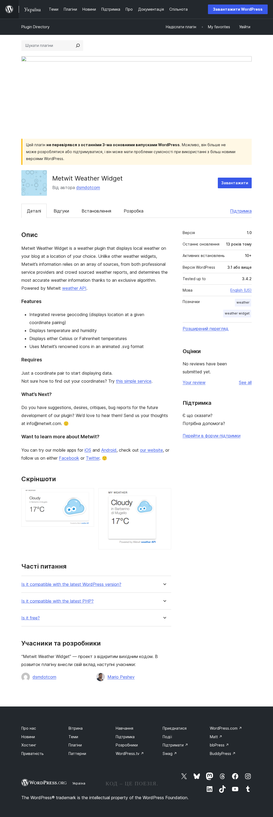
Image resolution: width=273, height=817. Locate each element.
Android (109, 450)
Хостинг (28, 745)
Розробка (133, 211)
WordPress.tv (130, 753)
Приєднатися (175, 728)
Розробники (127, 745)
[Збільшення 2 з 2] (164, 495)
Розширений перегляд (205, 328)
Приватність (32, 753)
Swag (170, 753)
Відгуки (61, 211)
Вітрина (76, 728)
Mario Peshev (121, 677)
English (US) (241, 290)
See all (245, 382)
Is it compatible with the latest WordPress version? (71, 584)
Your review (194, 382)
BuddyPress (223, 753)
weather (243, 302)
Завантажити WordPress (238, 9)
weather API (74, 288)
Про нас (28, 728)
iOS (88, 450)
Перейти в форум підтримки (211, 435)
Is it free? (30, 617)
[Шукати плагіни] (78, 45)
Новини (28, 736)
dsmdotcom (88, 187)
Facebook (69, 458)
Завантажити (234, 183)
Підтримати (175, 745)
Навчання (124, 728)
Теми (73, 736)
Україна (78, 783)
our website (151, 450)
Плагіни (75, 745)
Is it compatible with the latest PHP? (57, 601)
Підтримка (241, 211)
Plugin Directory (35, 26)
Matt (216, 736)
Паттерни (77, 753)
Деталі (34, 211)
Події (167, 736)
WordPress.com (226, 728)
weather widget (237, 313)
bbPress (219, 745)
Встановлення (96, 211)
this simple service (133, 381)
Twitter (92, 458)
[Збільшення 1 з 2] (87, 495)
